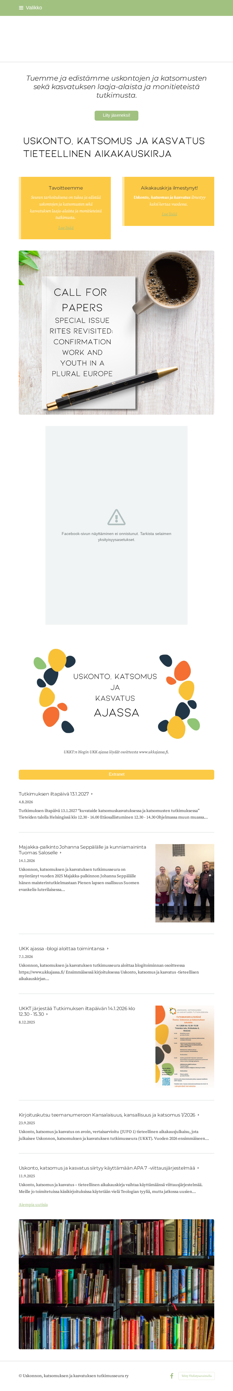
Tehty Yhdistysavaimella (197, 1376)
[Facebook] (172, 1376)
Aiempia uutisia (33, 1204)
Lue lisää (66, 227)
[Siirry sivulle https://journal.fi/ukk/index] (117, 148)
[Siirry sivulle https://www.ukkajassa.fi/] (117, 691)
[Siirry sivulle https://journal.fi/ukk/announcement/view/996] (117, 332)
